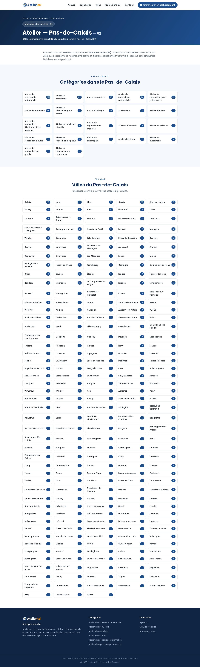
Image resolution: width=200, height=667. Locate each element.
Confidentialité (90, 658)
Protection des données (109, 658)
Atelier (34, 5)
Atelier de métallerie (98, 631)
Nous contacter (147, 631)
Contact (129, 5)
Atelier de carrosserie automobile (105, 622)
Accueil (71, 5)
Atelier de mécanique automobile (105, 640)
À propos (144, 622)
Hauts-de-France (40, 18)
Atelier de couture (97, 635)
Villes (98, 5)
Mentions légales (148, 626)
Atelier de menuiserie (99, 626)
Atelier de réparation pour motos (105, 644)
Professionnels (113, 5)
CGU (81, 658)
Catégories (85, 5)
